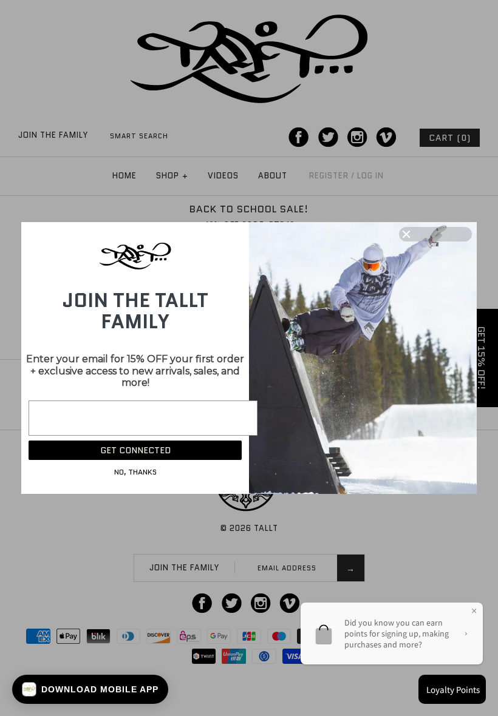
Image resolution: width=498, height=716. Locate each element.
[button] (90, 689)
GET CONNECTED (135, 450)
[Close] (435, 234)
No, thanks (135, 472)
